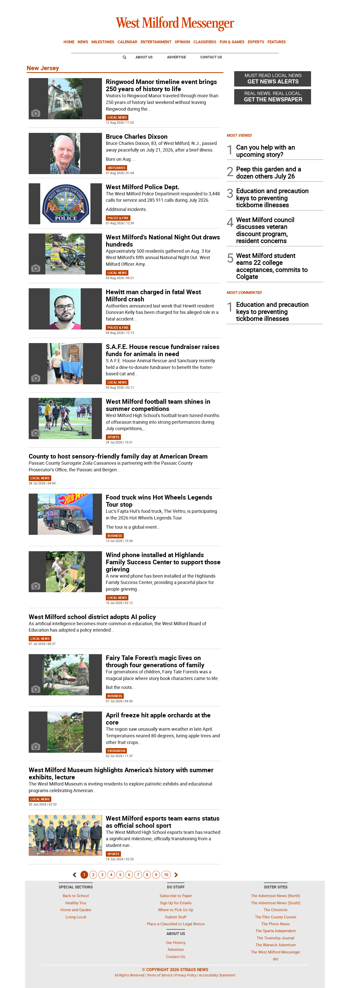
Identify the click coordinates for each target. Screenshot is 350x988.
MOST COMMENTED (244, 292)
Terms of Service (159, 975)
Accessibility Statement (217, 975)
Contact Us (211, 57)
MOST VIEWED (239, 135)
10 (166, 874)
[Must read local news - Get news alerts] (275, 80)
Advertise (176, 57)
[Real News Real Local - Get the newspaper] (275, 98)
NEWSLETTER (282, 6)
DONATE (311, 6)
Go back (74, 873)
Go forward (175, 873)
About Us (144, 57)
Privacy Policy (186, 975)
